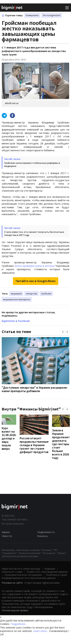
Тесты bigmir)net (51, 15)
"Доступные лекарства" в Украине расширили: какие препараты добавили (34, 389)
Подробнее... (19, 624)
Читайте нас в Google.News (35, 281)
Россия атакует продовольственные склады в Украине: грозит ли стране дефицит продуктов (34, 445)
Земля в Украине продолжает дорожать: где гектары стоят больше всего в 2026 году (61, 444)
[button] (63, 332)
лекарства (31, 293)
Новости (7, 536)
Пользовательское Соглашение (23, 574)
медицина (16, 293)
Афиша (6, 532)
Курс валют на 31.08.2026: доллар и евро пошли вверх (9, 438)
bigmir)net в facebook (16, 321)
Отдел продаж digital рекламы (42, 582)
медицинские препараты (16, 299)
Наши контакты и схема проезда (21, 568)
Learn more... (40, 631)
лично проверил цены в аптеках (34, 265)
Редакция (49, 568)
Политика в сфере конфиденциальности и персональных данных (34, 576)
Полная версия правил (15, 610)
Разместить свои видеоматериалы (47, 571)
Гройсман (46, 293)
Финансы (42, 536)
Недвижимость (46, 532)
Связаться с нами (12, 571)
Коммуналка (32, 15)
